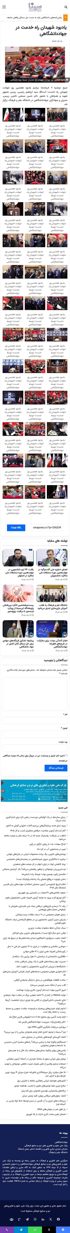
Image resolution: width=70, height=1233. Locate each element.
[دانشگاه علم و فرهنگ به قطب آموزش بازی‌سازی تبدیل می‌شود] (51, 593)
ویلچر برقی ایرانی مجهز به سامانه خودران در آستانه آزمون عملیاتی (36, 1059)
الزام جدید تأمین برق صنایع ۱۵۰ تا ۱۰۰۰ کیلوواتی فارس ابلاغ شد (37, 1017)
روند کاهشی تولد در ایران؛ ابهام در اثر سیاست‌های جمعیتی (39, 864)
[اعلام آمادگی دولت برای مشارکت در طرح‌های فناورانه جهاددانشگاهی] (51, 629)
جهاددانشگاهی (61, 1142)
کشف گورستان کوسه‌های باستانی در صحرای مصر (44, 1037)
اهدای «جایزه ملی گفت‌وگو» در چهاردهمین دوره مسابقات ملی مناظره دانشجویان (52, 572)
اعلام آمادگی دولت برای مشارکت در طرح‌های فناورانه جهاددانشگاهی (52, 644)
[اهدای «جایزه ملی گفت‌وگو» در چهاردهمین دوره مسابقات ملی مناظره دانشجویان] (51, 557)
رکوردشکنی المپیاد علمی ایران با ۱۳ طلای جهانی (44, 951)
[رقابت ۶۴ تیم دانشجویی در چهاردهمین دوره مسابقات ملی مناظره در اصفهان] (18, 557)
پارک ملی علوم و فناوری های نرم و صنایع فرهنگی (46, 1145)
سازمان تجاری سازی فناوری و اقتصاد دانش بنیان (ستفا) (43, 1149)
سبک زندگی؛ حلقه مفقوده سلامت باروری (47, 928)
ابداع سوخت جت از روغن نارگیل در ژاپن (47, 844)
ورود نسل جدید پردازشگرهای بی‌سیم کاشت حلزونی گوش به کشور (36, 825)
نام (65, 714)
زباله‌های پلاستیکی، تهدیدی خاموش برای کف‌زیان (43, 1091)
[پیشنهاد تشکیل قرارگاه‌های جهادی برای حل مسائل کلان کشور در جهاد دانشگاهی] (18, 629)
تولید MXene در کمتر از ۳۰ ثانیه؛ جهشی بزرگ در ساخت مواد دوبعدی (35, 995)
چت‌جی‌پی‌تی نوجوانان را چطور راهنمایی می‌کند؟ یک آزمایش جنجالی (34, 869)
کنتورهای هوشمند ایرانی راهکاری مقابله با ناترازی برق (41, 1081)
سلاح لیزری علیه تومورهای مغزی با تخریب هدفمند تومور (40, 1086)
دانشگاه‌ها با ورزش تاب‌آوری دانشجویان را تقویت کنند (41, 966)
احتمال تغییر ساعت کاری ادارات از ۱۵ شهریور (46, 1114)
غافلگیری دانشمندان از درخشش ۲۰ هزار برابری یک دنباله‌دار (39, 956)
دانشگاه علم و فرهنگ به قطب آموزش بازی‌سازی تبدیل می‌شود (52, 606)
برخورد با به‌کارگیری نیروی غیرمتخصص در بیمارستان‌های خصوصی (36, 859)
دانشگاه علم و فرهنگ (58, 1152)
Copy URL (16, 528)
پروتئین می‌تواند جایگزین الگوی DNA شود (47, 1027)
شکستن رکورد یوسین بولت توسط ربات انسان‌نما (44, 874)
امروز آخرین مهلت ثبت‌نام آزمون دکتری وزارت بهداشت (41, 990)
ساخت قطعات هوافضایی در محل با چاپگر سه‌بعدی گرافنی (40, 980)
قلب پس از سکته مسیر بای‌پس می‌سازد (48, 985)
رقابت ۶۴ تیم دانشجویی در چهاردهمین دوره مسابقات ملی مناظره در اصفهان (19, 572)
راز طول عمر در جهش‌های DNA (51, 1109)
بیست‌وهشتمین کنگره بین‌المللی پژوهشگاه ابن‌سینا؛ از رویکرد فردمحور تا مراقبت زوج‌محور (18, 608)
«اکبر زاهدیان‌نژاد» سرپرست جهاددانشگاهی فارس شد (42, 1022)
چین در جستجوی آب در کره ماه (51, 849)
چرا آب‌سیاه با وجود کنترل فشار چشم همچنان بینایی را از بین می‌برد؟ (35, 1032)
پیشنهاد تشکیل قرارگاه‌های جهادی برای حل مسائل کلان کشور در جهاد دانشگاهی (18, 644)
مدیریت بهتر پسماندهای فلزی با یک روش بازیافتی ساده (40, 961)
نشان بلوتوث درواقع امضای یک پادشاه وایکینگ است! (41, 879)
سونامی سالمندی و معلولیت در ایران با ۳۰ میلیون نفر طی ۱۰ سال (36, 946)
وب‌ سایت (63, 742)
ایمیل (64, 728)
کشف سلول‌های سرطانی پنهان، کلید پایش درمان (44, 1096)
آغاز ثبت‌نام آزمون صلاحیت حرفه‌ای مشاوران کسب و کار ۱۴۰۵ (38, 830)
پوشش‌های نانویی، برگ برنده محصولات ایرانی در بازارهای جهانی (36, 854)
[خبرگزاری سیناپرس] (35, 7)
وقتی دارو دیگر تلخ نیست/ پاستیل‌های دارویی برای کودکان (39, 933)
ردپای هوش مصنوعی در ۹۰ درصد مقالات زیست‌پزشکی (41, 914)
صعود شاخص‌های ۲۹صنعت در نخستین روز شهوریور (42, 892)
